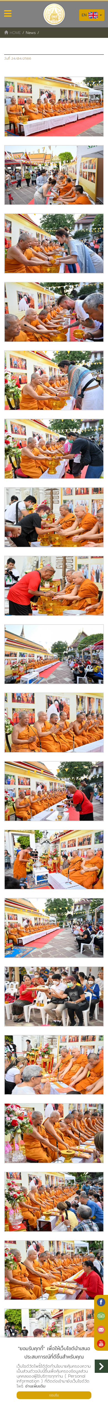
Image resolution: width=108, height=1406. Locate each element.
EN (85, 15)
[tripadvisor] (101, 1316)
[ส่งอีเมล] (101, 1330)
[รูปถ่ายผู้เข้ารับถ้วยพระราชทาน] (54, 107)
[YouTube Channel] (101, 1343)
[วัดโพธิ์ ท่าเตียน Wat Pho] (101, 1302)
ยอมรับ (54, 1395)
